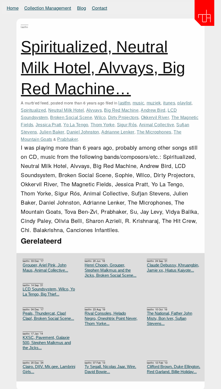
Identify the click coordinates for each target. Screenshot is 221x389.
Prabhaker (67, 139)
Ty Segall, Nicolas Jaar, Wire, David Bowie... (110, 369)
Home (13, 8)
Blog (81, 8)
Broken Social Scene (71, 117)
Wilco (99, 117)
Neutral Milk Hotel (66, 110)
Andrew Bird (153, 110)
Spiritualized (33, 110)
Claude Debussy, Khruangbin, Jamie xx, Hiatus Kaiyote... (173, 267)
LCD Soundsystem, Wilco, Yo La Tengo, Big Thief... (49, 291)
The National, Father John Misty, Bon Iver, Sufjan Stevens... (169, 318)
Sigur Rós (127, 124)
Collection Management (47, 8)
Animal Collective (156, 124)
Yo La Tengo (75, 124)
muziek (154, 102)
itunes (169, 102)
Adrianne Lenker (117, 131)
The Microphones (154, 131)
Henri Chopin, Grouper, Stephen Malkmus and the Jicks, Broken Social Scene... (110, 270)
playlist (184, 102)
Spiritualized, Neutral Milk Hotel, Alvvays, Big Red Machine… (103, 67)
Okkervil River (155, 117)
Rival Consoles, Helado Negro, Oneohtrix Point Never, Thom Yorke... (111, 318)
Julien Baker (51, 131)
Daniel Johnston (83, 131)
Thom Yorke (103, 124)
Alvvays (94, 110)
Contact (99, 8)
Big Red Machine (121, 110)
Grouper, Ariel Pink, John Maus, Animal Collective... (45, 267)
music (138, 102)
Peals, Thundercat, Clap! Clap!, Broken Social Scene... (48, 316)
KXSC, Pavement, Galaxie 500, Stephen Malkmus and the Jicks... (47, 342)
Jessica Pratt (48, 124)
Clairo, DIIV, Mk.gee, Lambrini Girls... (49, 369)
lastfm (124, 102)
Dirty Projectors (123, 117)
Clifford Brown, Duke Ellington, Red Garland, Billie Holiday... (173, 369)
